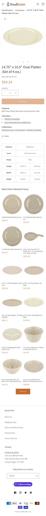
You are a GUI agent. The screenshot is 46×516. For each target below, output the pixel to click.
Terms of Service (11, 438)
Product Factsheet (12, 119)
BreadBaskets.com (25, 511)
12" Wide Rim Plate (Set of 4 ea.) (12, 249)
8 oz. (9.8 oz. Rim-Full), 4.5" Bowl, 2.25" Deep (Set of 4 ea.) (11, 380)
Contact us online (12, 452)
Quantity (5, 88)
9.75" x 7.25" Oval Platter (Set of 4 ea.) (12, 284)
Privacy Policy (10, 433)
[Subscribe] (36, 476)
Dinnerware (20, 10)
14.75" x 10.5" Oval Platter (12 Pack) (32, 316)
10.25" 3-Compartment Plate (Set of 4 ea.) (11, 348)
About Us (8, 417)
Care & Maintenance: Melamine (17, 122)
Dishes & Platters (34, 130)
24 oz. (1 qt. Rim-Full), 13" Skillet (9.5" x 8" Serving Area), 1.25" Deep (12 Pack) (33, 251)
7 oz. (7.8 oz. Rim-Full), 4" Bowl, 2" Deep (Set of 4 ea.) (33, 348)
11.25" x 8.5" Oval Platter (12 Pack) (32, 284)
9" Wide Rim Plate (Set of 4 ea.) (12, 217)
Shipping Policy (10, 422)
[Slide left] (17, 62)
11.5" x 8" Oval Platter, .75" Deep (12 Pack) (12, 316)
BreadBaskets (7, 10)
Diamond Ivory (8, 130)
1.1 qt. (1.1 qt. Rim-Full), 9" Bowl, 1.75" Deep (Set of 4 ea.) (33, 380)
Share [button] (6, 136)
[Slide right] (28, 62)
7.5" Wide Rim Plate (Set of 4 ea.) (32, 218)
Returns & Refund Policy (14, 427)
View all (23, 391)
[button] (3, 4)
